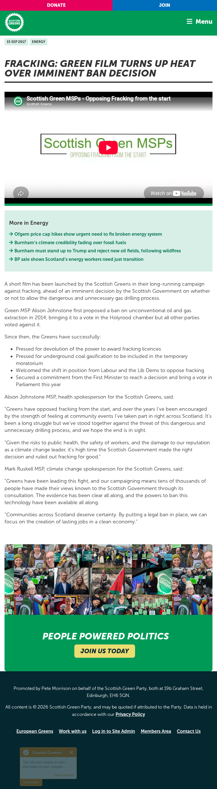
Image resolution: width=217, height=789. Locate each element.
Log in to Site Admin (113, 731)
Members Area (156, 731)
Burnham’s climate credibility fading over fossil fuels (70, 242)
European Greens (34, 731)
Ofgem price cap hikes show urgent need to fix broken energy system (88, 234)
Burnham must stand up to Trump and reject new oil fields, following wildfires (98, 250)
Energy (38, 42)
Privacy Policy (130, 714)
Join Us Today (105, 651)
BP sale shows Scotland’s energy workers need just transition (79, 259)
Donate (56, 5)
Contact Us (189, 731)
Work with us (72, 731)
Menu (204, 21)
